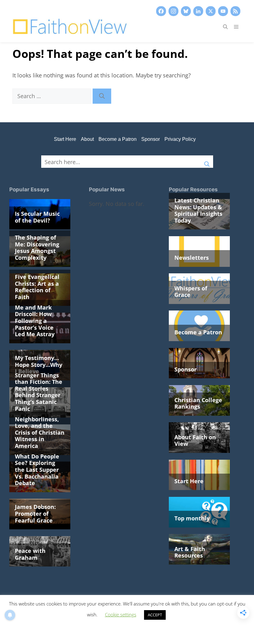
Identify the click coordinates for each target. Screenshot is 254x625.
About (87, 139)
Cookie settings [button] (120, 614)
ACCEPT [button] (155, 615)
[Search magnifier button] (207, 161)
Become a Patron (118, 139)
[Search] (102, 96)
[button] (225, 26)
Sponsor (150, 139)
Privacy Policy (180, 139)
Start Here (65, 139)
